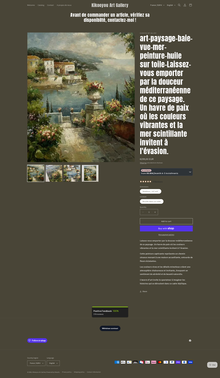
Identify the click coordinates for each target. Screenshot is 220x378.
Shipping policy (79, 372)
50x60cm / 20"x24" (151, 191)
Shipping (143, 163)
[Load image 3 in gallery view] (72, 173)
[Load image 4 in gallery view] (90, 173)
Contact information (94, 372)
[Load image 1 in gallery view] (35, 173)
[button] (179, 5)
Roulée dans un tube (152, 201)
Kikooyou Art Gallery (39, 372)
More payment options (166, 235)
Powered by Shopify (53, 372)
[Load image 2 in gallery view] (53, 173)
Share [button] (144, 291)
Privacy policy (67, 372)
